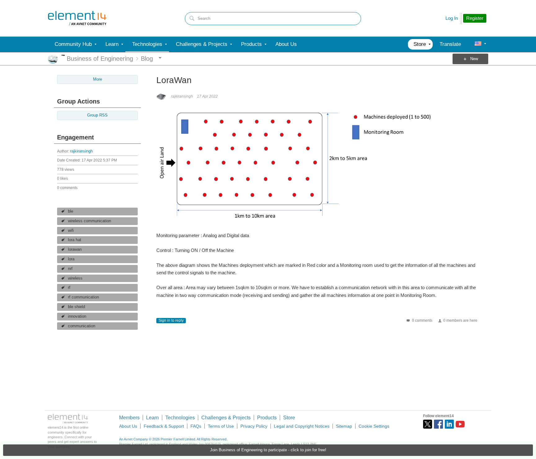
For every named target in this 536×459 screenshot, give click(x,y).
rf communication (83, 297)
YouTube (460, 424)
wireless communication (89, 221)
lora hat (74, 240)
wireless (75, 278)
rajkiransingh (81, 151)
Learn (152, 417)
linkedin (449, 424)
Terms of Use (221, 426)
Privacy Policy (253, 426)
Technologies (180, 417)
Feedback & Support (164, 426)
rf (69, 287)
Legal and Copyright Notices (301, 426)
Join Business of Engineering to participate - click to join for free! (268, 450)
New (474, 59)
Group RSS (97, 115)
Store (289, 417)
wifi (71, 230)
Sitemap (344, 426)
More (63, 55)
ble (70, 211)
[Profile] (478, 44)
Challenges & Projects (226, 417)
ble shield (76, 307)
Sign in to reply (171, 320)
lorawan (75, 249)
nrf (70, 269)
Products (267, 417)
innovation (77, 316)
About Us (128, 426)
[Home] (77, 18)
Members (129, 417)
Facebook (438, 424)
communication (81, 326)
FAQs (195, 426)
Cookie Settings (374, 426)
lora (71, 259)
